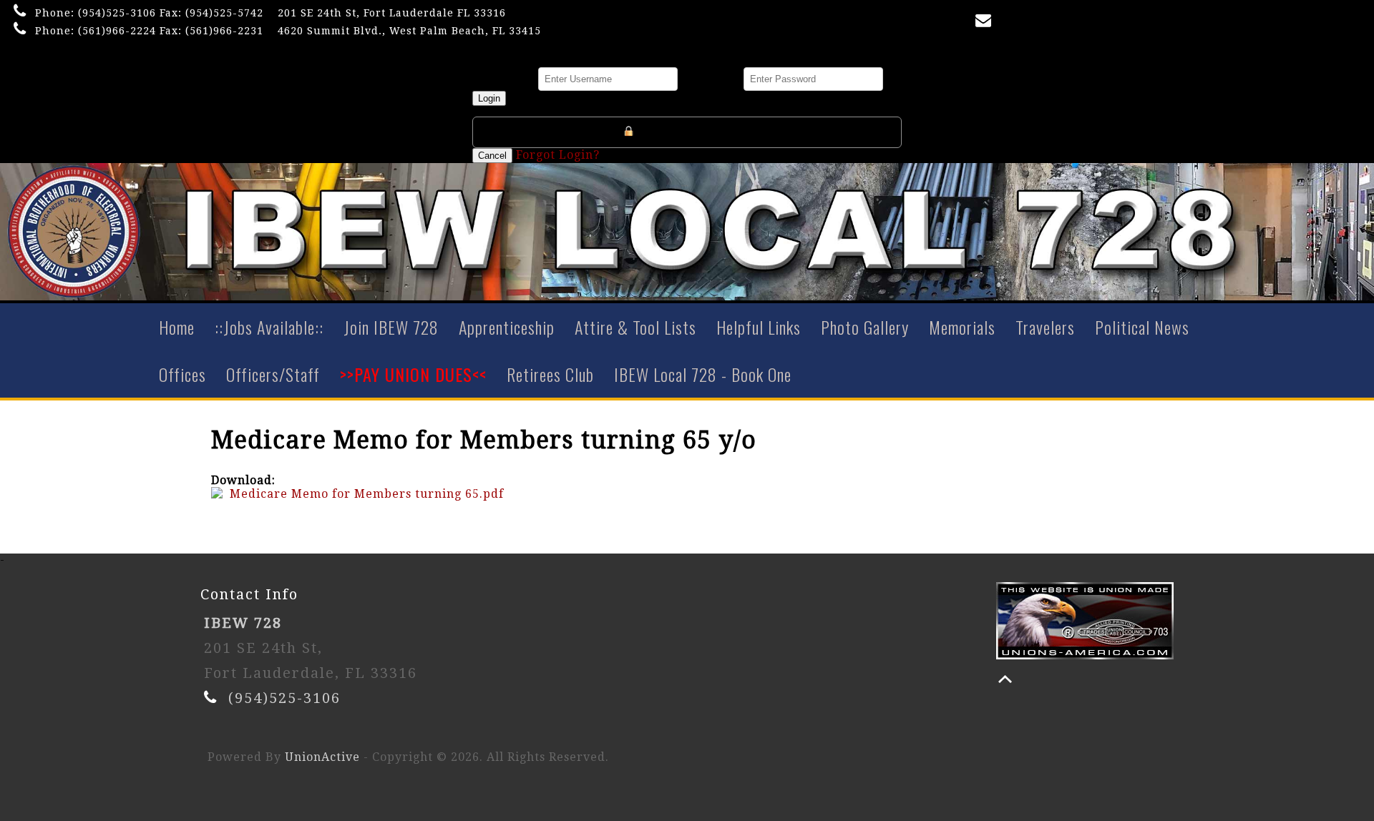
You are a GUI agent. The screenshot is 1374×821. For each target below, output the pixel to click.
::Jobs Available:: (269, 327)
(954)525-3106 (117, 13)
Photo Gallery (865, 327)
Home (177, 327)
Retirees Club (550, 374)
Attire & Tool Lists (635, 327)
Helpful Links (758, 327)
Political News (1142, 327)
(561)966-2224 (117, 30)
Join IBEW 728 (391, 327)
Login (489, 98)
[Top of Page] (1005, 679)
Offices (182, 374)
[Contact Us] (986, 23)
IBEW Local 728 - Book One (702, 374)
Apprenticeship (507, 327)
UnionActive (322, 757)
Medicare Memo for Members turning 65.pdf (367, 494)
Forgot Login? (558, 155)
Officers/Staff (273, 374)
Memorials (962, 327)
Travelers (1045, 327)
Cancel (492, 155)
